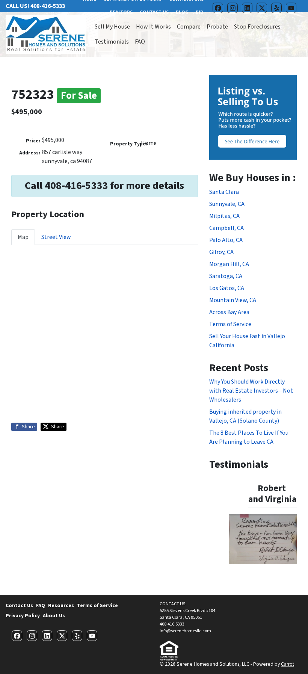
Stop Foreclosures (257, 27)
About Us (54, 615)
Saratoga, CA (225, 276)
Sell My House (112, 27)
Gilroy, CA (221, 252)
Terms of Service (230, 324)
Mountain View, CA (232, 300)
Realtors (121, 12)
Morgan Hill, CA (229, 264)
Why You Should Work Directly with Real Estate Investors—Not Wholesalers (251, 391)
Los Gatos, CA (226, 288)
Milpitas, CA (224, 216)
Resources (61, 605)
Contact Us (154, 12)
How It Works (153, 27)
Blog (182, 12)
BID (200, 12)
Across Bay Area (229, 312)
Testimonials (112, 42)
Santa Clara (224, 192)
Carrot (287, 664)
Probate (217, 27)
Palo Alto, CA (226, 240)
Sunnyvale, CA (227, 204)
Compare (189, 27)
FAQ (140, 42)
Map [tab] (23, 237)
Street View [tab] (56, 237)
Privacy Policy (23, 615)
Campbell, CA (226, 228)
